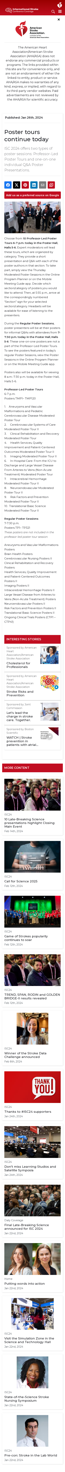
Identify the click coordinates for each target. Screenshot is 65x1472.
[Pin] (25, 185)
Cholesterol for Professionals (18, 665)
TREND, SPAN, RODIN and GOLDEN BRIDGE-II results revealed (32, 996)
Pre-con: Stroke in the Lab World (30, 1455)
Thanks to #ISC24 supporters (27, 1111)
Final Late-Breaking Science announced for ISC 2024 (26, 1226)
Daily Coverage (13, 1220)
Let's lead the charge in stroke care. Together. (19, 716)
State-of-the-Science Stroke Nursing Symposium (26, 1398)
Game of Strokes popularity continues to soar (26, 938)
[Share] (8, 185)
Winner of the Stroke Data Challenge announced (25, 1055)
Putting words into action (24, 1283)
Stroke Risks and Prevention (19, 693)
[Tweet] (16, 185)
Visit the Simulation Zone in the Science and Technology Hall (29, 1340)
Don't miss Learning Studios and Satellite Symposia (30, 1168)
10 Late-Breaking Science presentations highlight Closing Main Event (29, 822)
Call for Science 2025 (20, 881)
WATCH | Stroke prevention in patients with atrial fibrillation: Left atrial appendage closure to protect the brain (21, 741)
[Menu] (60, 11)
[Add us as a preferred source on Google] (51, 185)
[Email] (42, 185)
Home (8, 1279)
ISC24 (8, 814)
